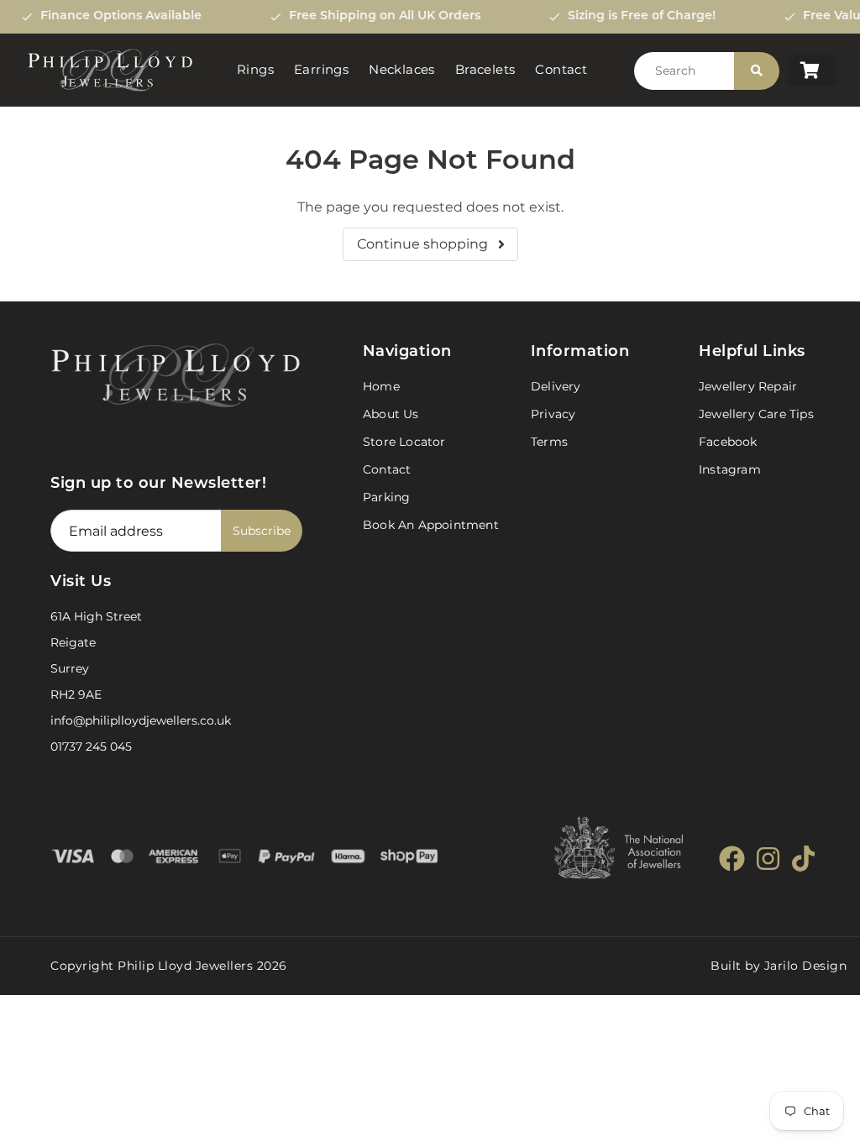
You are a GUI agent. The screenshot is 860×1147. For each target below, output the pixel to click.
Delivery (556, 386)
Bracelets (485, 69)
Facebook (728, 441)
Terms (549, 441)
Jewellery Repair (748, 386)
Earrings (321, 69)
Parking (386, 497)
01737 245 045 (91, 746)
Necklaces (402, 69)
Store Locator (404, 441)
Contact (561, 69)
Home (381, 386)
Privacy (553, 414)
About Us (391, 414)
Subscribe (262, 530)
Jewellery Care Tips (756, 414)
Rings (255, 69)
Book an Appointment (431, 524)
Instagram (730, 469)
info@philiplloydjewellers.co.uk (140, 720)
